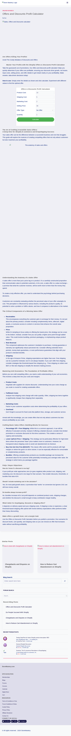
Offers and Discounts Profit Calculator (19, 607)
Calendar (4, 689)
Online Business (8, 10)
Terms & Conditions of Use (9, 701)
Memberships (6, 677)
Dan (5, 18)
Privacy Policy (6, 710)
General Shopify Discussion (23, 644)
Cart (3, 695)
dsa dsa (19, 647)
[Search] (64, 581)
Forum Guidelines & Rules (9, 704)
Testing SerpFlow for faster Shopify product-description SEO (32, 637)
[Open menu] (67, 2)
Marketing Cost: (22, 101)
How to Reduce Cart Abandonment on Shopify (22, 623)
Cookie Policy (6, 707)
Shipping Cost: (22, 97)
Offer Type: (21, 110)
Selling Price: (21, 106)
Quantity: (20, 115)
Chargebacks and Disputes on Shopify (19, 618)
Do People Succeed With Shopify (17, 612)
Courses (4, 686)
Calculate (35, 119)
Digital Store (5, 692)
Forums (4, 683)
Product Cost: (21, 92)
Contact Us (5, 716)
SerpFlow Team (21, 641)
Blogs (3, 680)
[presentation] (18, 552)
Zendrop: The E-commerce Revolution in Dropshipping (31, 650)
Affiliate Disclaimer (7, 713)
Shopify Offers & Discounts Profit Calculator (47, 65)
